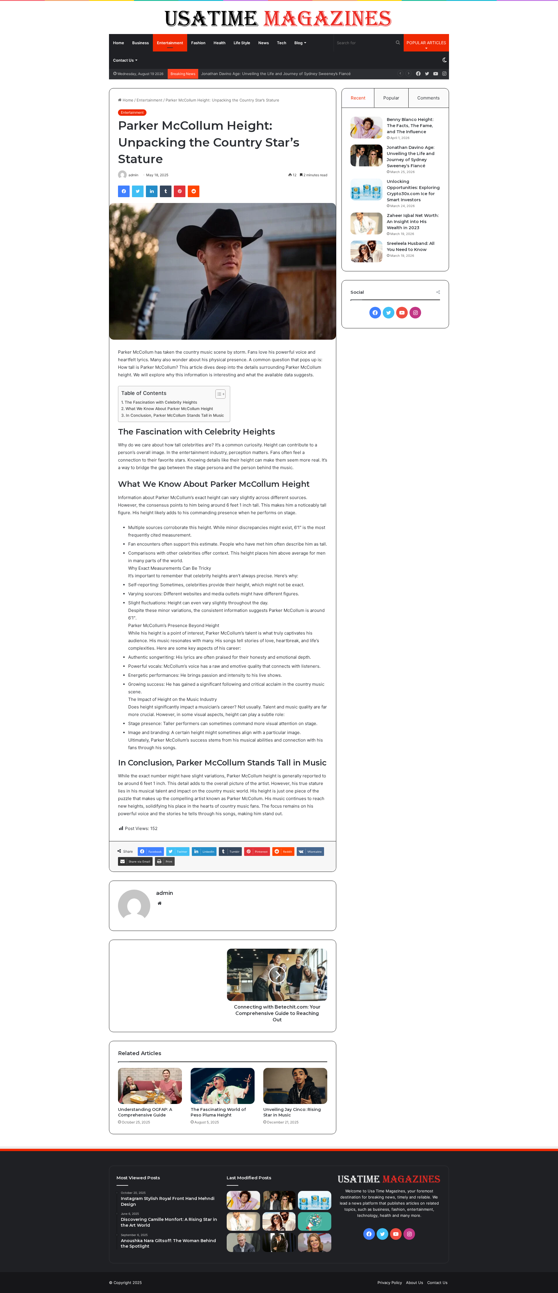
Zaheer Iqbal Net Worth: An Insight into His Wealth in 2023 (413, 221)
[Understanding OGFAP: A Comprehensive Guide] (150, 1086)
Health (220, 42)
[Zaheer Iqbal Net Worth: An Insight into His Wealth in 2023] (366, 223)
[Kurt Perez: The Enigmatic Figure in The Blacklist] (279, 1242)
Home (118, 42)
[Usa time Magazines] (279, 17)
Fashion (198, 42)
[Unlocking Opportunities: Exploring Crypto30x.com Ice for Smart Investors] (366, 189)
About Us (414, 1282)
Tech (281, 42)
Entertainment (170, 42)
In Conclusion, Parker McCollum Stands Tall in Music (175, 415)
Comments (428, 98)
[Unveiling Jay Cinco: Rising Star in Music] (295, 1086)
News (263, 42)
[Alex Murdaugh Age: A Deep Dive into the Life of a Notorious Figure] (243, 1242)
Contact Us (123, 60)
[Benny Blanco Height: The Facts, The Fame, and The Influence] (366, 127)
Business (140, 42)
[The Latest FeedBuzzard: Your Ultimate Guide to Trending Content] (314, 1221)
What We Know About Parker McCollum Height (169, 408)
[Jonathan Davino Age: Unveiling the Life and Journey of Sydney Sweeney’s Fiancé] (366, 155)
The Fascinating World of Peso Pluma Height (218, 1112)
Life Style (242, 42)
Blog (298, 42)
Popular (391, 98)
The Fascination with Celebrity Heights (161, 402)
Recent (358, 98)
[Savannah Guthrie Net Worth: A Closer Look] (314, 1242)
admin (164, 893)
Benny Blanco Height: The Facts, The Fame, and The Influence (410, 125)
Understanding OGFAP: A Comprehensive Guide (145, 1112)
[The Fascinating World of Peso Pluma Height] (223, 1086)
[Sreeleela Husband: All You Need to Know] (366, 251)
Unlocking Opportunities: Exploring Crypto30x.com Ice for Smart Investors (268, 73)
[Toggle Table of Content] (217, 394)
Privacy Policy (390, 1282)
